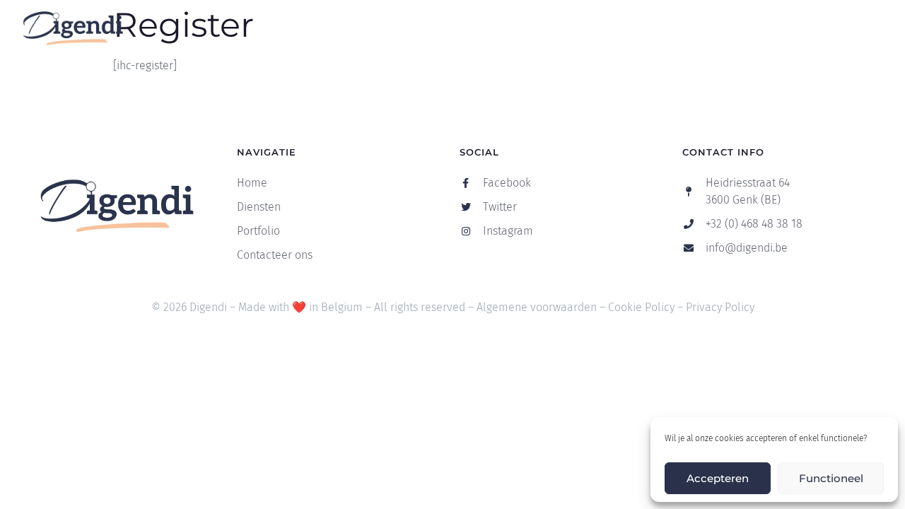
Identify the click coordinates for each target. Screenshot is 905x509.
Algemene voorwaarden (537, 307)
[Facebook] (837, 28)
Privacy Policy (720, 307)
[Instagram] (893, 28)
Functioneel (831, 478)
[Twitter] (865, 28)
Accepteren (718, 478)
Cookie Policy (641, 307)
